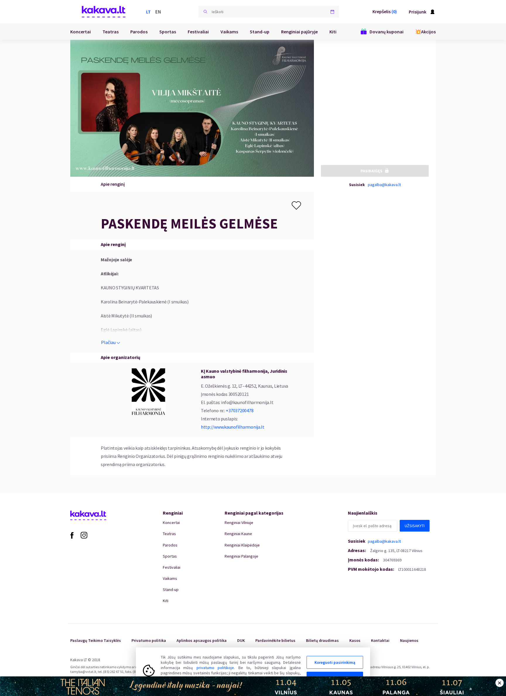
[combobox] (269, 12)
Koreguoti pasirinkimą (334, 662)
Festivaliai (198, 32)
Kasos (354, 640)
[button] (205, 12)
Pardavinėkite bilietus (275, 640)
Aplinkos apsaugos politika (202, 640)
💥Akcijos (425, 32)
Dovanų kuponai (387, 32)
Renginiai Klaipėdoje (242, 545)
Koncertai (80, 32)
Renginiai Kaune (238, 533)
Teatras (110, 32)
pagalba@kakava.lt (384, 184)
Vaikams (229, 32)
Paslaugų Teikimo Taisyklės (95, 640)
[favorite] (296, 205)
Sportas (167, 32)
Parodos (139, 32)
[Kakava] (104, 12)
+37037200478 (239, 410)
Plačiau (108, 342)
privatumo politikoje (215, 667)
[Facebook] (71, 534)
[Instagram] (84, 534)
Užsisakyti (415, 525)
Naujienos (409, 640)
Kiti (332, 32)
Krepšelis (384, 11)
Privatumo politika (148, 640)
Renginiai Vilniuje (239, 522)
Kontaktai (380, 640)
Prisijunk (417, 12)
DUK (241, 640)
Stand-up (259, 32)
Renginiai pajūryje (299, 32)
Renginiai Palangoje (241, 556)
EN (158, 12)
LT (148, 12)
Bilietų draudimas (322, 640)
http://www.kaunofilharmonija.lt (232, 427)
